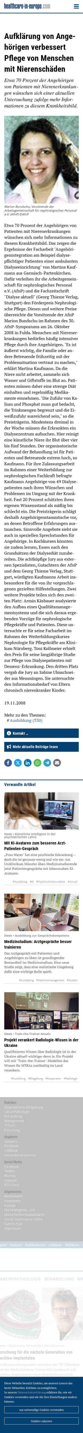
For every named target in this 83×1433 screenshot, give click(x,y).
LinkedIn (10, 1180)
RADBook (11, 1146)
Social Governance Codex (23, 1219)
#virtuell (72, 881)
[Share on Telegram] (47, 763)
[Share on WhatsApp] (37, 763)
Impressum (12, 1228)
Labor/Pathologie (17, 1111)
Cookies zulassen (41, 1421)
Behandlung (13, 1116)
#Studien (72, 980)
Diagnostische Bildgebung (23, 1107)
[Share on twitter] (18, 763)
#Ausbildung (20, 881)
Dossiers (10, 1141)
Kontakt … (19, 733)
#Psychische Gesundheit (50, 881)
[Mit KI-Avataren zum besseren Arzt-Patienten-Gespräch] (41, 811)
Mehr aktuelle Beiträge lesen (34, 746)
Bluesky (10, 1175)
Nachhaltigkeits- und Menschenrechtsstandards (24, 1212)
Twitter (9, 1171)
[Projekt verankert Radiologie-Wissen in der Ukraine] (41, 1011)
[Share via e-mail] (57, 763)
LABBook (11, 1150)
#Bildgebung (35, 1078)
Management (14, 1120)
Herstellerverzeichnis (20, 1155)
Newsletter (12, 1200)
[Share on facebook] (8, 763)
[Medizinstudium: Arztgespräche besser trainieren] (41, 912)
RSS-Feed (11, 1184)
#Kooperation (53, 1078)
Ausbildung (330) (26, 720)
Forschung (12, 1130)
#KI (32, 881)
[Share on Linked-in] (27, 763)
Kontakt (10, 1205)
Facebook (11, 1166)
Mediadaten (13, 1196)
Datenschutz (13, 1223)
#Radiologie (70, 1078)
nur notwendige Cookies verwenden (41, 1410)
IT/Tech (9, 1125)
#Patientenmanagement (50, 980)
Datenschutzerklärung (32, 1392)
